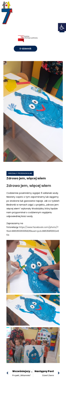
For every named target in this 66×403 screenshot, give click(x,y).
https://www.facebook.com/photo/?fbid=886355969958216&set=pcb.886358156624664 (32, 231)
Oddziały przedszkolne (20, 173)
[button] (62, 27)
